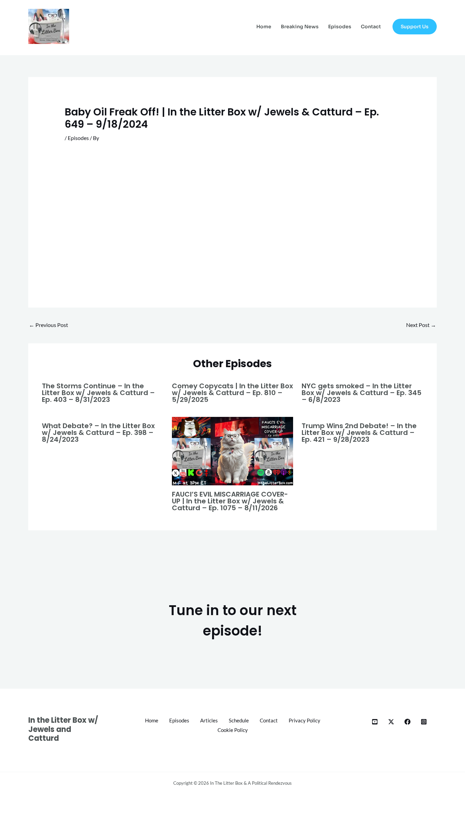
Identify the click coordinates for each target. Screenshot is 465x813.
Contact (371, 26)
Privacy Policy (304, 720)
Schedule (239, 720)
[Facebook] (407, 722)
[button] (414, 26)
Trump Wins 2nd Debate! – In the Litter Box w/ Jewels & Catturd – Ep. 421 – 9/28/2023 (359, 432)
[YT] (375, 722)
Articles (209, 720)
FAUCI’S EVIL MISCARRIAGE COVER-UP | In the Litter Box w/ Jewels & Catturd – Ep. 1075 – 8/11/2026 (230, 501)
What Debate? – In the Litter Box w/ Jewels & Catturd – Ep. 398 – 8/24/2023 (98, 432)
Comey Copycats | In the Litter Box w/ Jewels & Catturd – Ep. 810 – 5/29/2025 (232, 392)
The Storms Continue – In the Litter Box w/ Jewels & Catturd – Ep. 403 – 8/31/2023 (98, 392)
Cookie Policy (233, 730)
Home (263, 26)
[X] (391, 722)
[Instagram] (424, 722)
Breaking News (300, 26)
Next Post (421, 325)
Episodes (339, 26)
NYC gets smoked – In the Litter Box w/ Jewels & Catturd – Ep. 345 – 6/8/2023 (361, 392)
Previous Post (48, 325)
